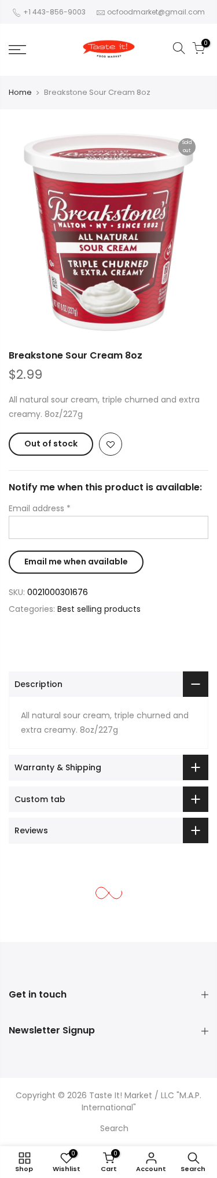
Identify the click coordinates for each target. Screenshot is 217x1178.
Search (114, 1128)
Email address (40, 508)
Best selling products (99, 609)
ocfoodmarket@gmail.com (156, 12)
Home (20, 92)
